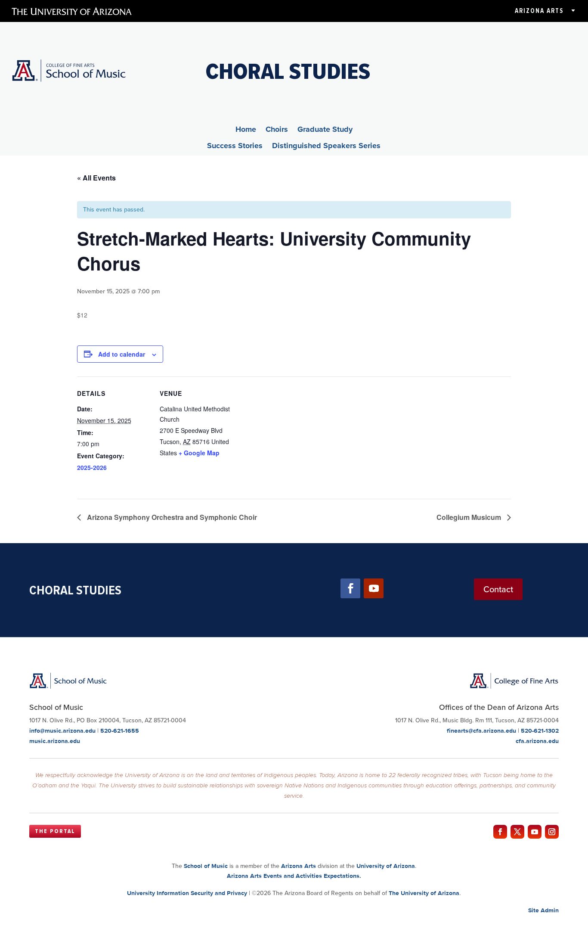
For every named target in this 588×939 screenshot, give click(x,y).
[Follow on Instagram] (552, 832)
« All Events (96, 178)
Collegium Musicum (469, 517)
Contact (498, 589)
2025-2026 (92, 467)
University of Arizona (385, 865)
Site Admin (543, 910)
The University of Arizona (424, 892)
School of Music (206, 865)
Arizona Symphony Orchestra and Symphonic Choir (171, 517)
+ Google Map (199, 452)
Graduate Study (325, 130)
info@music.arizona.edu (62, 730)
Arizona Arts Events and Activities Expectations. (294, 875)
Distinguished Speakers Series (326, 147)
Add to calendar (121, 354)
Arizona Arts (539, 11)
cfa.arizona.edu (537, 740)
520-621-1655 (119, 730)
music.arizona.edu (54, 740)
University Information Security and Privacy (187, 892)
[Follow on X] (517, 832)
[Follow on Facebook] (350, 588)
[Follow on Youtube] (374, 588)
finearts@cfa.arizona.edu (481, 730)
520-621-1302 (540, 730)
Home (245, 130)
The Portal (55, 831)
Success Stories (235, 147)
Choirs (277, 130)
